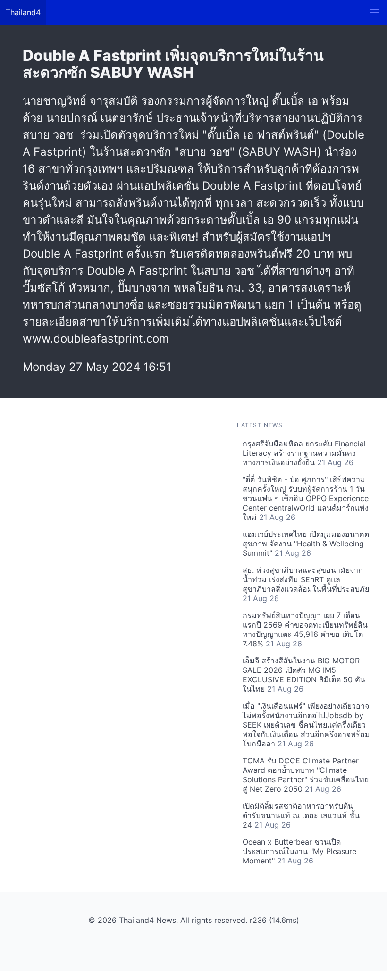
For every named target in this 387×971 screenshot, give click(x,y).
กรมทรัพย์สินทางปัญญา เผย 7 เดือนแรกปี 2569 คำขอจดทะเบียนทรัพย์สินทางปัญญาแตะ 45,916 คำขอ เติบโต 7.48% (305, 629)
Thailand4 (23, 12)
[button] (374, 12)
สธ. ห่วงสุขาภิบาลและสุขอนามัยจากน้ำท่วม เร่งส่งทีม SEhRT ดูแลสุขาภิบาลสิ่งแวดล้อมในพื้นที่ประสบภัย (306, 584)
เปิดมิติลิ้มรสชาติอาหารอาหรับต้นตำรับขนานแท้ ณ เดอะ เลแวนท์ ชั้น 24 (301, 815)
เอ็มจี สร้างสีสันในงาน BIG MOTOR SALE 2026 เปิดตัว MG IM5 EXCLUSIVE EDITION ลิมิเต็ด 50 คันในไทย (304, 675)
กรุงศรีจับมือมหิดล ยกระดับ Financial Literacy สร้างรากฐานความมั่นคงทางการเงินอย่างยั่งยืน (304, 453)
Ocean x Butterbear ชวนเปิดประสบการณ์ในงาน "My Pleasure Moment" (299, 851)
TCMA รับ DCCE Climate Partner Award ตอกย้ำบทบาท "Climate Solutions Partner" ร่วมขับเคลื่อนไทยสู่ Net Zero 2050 (306, 775)
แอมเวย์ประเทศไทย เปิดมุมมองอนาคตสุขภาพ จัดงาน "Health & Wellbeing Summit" (306, 543)
